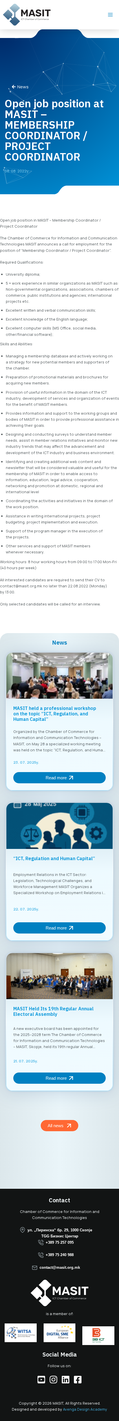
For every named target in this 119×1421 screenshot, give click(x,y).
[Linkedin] (65, 1379)
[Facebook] (77, 1379)
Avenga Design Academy (85, 1409)
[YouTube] (41, 1379)
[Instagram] (53, 1379)
